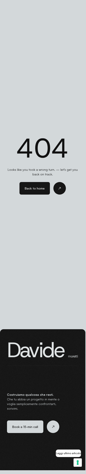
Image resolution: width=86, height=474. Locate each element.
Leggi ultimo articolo (68, 453)
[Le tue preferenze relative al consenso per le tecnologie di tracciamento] (78, 462)
